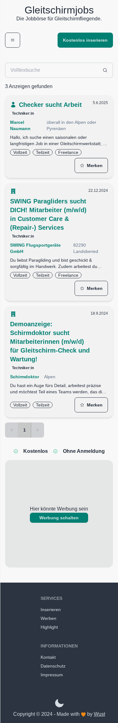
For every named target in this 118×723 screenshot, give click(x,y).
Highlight (49, 627)
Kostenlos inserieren (85, 40)
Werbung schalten (59, 517)
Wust (99, 714)
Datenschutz (53, 665)
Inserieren (51, 609)
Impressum (52, 674)
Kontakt (48, 657)
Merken (95, 165)
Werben (48, 618)
